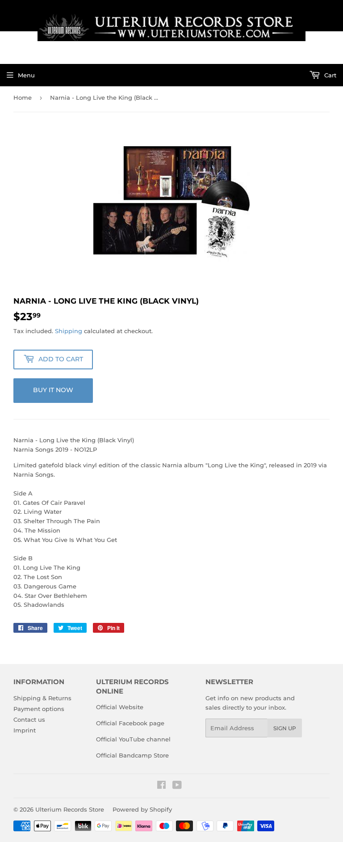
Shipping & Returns (42, 698)
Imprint (24, 730)
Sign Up (284, 728)
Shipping (68, 330)
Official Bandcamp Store (132, 755)
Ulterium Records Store (69, 809)
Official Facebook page (130, 723)
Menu (26, 75)
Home (22, 97)
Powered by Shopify (142, 809)
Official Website (119, 707)
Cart (329, 75)
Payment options (38, 708)
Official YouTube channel (133, 739)
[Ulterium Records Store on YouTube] (177, 786)
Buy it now (53, 390)
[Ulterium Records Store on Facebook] (161, 786)
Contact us (29, 719)
